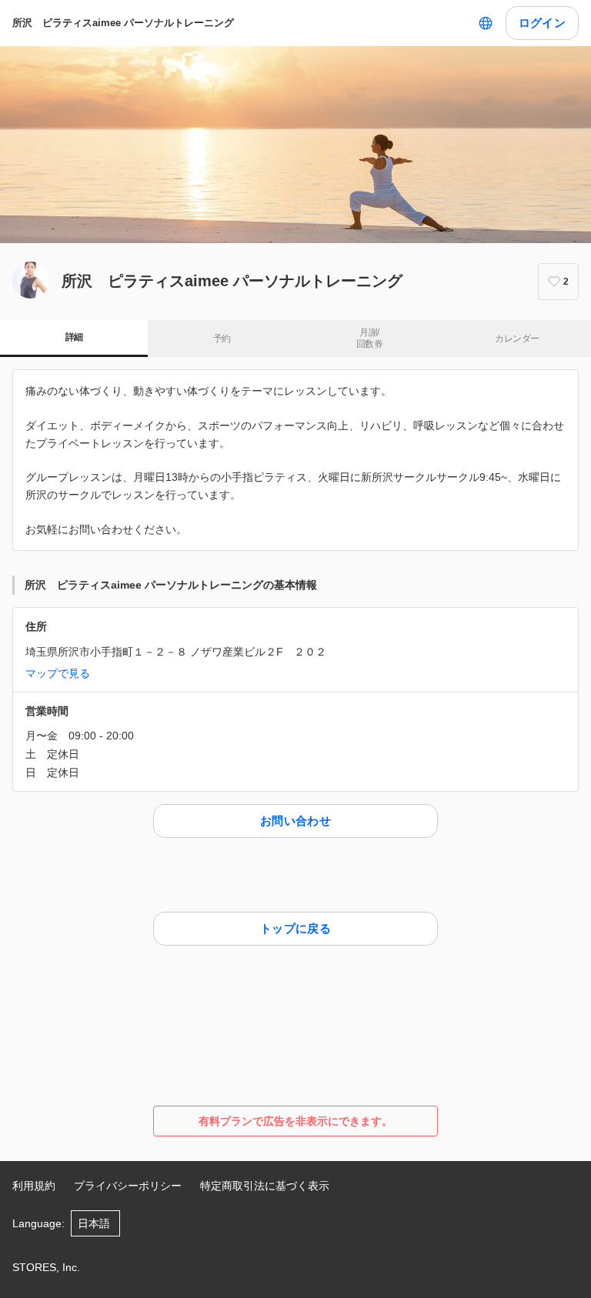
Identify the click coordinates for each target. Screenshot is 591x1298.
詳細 (74, 337)
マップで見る (57, 673)
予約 (222, 338)
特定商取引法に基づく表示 (264, 1186)
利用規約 (33, 1186)
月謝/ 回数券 (369, 338)
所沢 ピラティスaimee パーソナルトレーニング (123, 22)
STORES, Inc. (46, 1267)
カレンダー (517, 338)
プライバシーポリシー (128, 1186)
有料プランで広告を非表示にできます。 (295, 1121)
